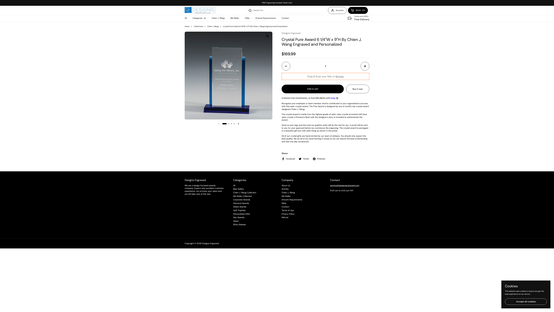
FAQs (284, 203)
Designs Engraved (210, 243)
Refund (285, 217)
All (234, 185)
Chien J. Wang (213, 26)
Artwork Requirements (292, 199)
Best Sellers (238, 189)
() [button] (360, 10)
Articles (285, 189)
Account (340, 10)
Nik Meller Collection (242, 196)
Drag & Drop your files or (325, 76)
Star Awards (238, 217)
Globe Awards (239, 206)
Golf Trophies (239, 210)
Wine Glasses (239, 224)
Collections (198, 26)
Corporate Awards (241, 199)
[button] (286, 66)
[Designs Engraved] (200, 10)
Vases (236, 221)
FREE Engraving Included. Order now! (277, 3)
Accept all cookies (526, 301)
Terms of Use (288, 210)
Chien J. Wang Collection (244, 192)
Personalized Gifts (241, 214)
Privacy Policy (288, 214)
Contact (285, 206)
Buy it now (358, 89)
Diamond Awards (241, 203)
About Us (286, 185)
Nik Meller (286, 196)
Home (187, 26)
